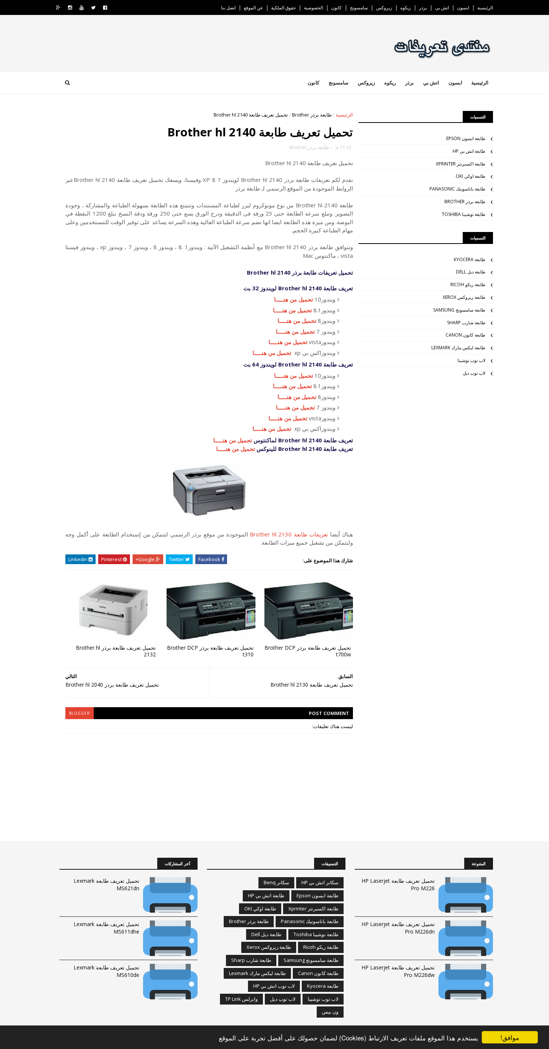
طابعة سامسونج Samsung (459, 310)
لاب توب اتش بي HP (274, 986)
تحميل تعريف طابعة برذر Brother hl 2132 (116, 651)
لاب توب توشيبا (472, 360)
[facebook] (105, 7)
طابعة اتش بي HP (469, 151)
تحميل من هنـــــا (293, 299)
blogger (79, 713)
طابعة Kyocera (470, 259)
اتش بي (442, 7)
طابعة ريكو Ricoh (468, 284)
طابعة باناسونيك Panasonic (457, 189)
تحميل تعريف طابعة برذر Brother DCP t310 (210, 651)
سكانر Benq (276, 882)
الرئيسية (485, 7)
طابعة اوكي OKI (471, 176)
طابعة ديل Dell (471, 272)
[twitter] (93, 7)
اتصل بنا (228, 7)
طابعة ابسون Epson (466, 138)
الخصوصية (313, 7)
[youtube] (82, 7)
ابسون (463, 7)
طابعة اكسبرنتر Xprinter (461, 164)
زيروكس (384, 7)
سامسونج (359, 7)
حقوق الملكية (283, 7)
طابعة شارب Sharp (466, 322)
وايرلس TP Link (241, 999)
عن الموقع (253, 7)
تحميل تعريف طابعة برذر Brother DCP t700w (307, 651)
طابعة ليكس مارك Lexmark (458, 347)
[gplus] (58, 7)
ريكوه (405, 7)
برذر (423, 7)
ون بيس (330, 1011)
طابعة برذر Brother (312, 114)
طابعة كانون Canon (466, 335)
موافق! (509, 1037)
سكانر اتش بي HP (319, 882)
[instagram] (70, 7)
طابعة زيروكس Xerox (464, 297)
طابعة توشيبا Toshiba (464, 214)
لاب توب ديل (474, 373)
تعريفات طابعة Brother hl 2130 (289, 534)
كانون (336, 7)
